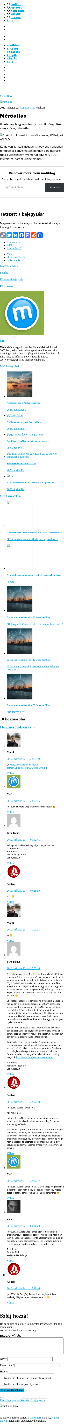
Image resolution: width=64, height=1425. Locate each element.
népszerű (17, 10)
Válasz (10, 773)
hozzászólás (10, 1335)
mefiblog (17, 4)
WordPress (35, 1417)
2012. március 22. (16, 257)
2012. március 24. (23, 1226)
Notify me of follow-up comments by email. (27, 1378)
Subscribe (54, 187)
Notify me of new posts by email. (22, 1384)
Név (3, 1358)
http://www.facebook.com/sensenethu (34, 1057)
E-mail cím (7, 1365)
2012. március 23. (23, 839)
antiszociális (28, 107)
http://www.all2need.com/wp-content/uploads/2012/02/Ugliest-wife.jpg (27, 766)
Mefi (9, 254)
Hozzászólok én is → (18, 727)
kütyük (16, 14)
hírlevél (16, 7)
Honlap (4, 1371)
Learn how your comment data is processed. (34, 1398)
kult (10, 20)
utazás (16, 17)
